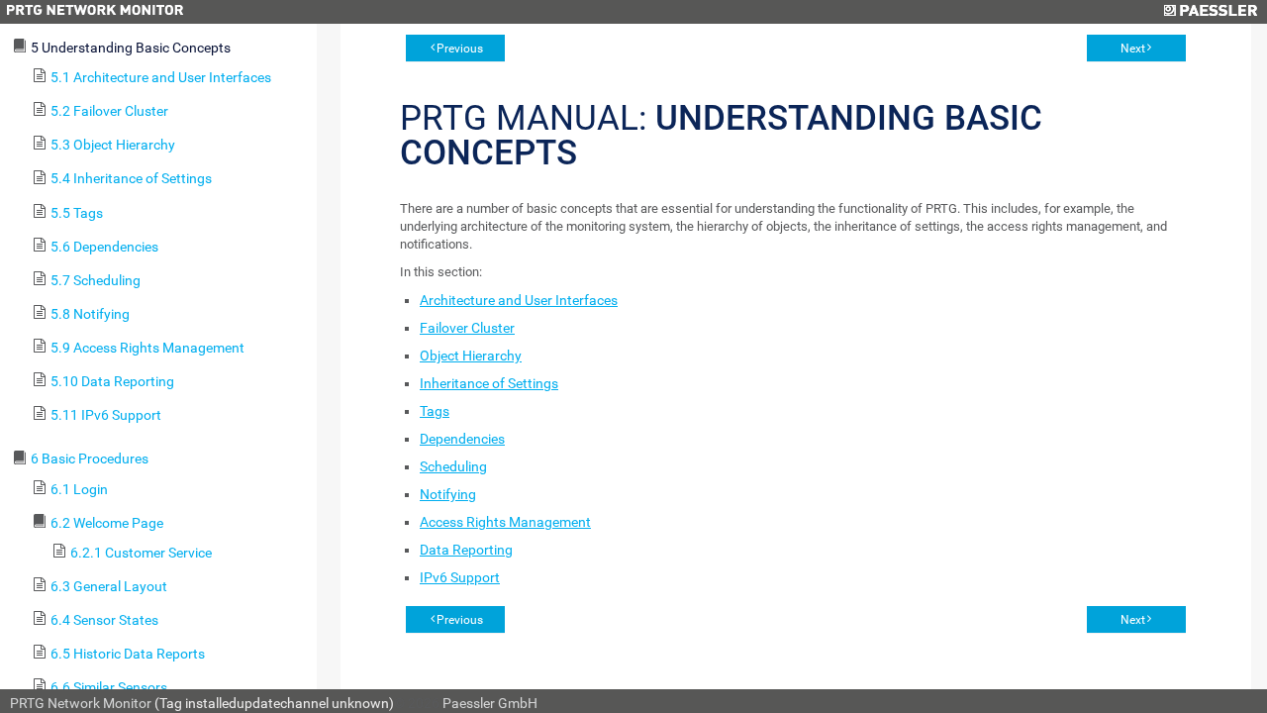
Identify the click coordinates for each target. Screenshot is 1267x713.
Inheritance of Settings (489, 383)
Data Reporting (466, 550)
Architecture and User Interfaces (519, 300)
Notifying (448, 494)
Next (1133, 48)
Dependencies (462, 439)
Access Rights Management (505, 522)
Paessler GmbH (489, 703)
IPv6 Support (460, 577)
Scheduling (453, 466)
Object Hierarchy (471, 355)
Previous (460, 48)
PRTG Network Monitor (80, 703)
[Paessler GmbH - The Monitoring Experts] (1210, 12)
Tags (434, 411)
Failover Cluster (467, 328)
